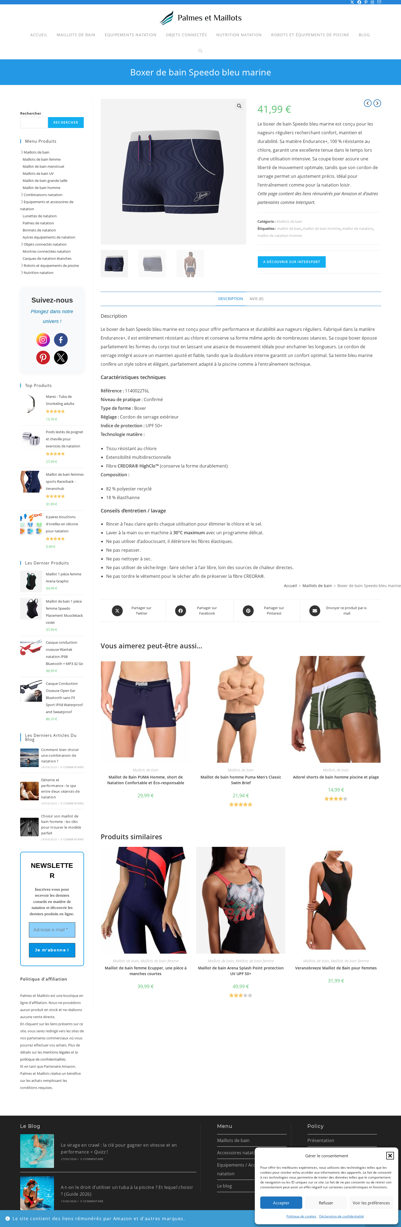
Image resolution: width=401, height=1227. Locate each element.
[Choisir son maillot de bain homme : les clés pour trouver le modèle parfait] (29, 827)
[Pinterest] (43, 357)
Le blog (224, 1186)
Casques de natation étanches (45, 258)
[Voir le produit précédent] (368, 103)
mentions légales (56, 1052)
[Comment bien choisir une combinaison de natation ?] (29, 758)
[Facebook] (61, 340)
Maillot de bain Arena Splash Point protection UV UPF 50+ (241, 970)
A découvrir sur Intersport (291, 262)
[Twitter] (61, 357)
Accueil (290, 585)
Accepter (281, 1202)
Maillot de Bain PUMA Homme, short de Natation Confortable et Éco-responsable (145, 779)
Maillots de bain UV (37, 173)
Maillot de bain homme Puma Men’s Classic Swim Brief (240, 779)
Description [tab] (230, 298)
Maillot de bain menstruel (42, 166)
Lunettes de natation (38, 215)
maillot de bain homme (321, 228)
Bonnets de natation (38, 230)
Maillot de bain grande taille (43, 180)
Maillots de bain (289, 221)
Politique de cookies (301, 1216)
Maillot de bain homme (40, 187)
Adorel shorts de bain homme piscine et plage (336, 777)
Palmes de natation (37, 223)
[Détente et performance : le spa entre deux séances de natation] (29, 791)
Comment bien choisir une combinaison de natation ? (60, 755)
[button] (390, 1155)
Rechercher (30, 113)
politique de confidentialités (42, 1059)
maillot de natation (357, 228)
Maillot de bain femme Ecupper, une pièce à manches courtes (146, 970)
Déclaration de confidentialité (341, 1216)
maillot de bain (289, 228)
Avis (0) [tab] (256, 298)
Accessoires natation (238, 1153)
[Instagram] (43, 340)
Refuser (326, 1202)
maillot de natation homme (280, 235)
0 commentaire (72, 767)
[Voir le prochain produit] (377, 103)
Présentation (320, 1140)
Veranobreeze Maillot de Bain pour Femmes (336, 967)
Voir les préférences (371, 1202)
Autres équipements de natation (47, 237)
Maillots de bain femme (159, 960)
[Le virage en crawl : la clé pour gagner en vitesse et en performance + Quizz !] (37, 1151)
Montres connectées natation (45, 251)
